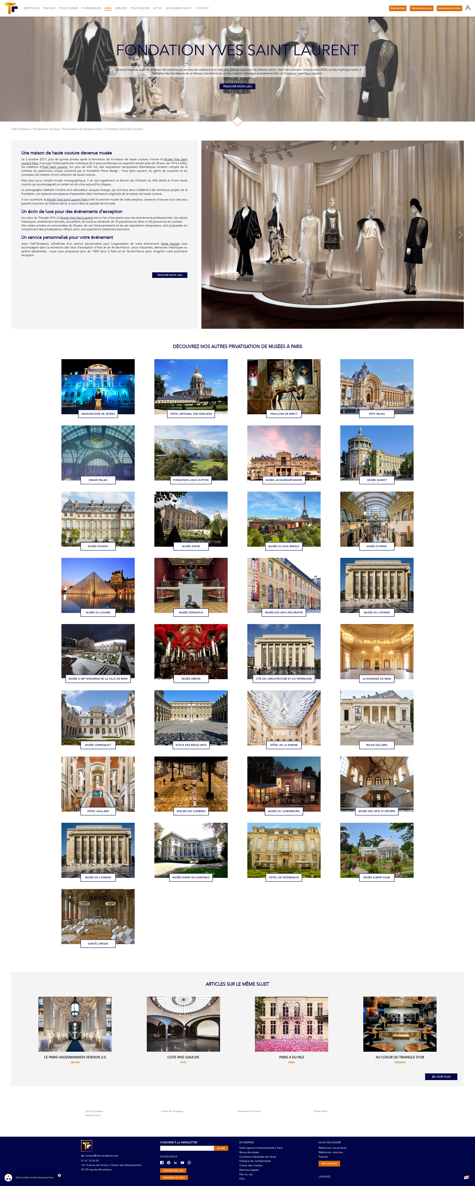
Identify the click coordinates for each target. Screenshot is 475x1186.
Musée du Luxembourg (284, 811)
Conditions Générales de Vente (257, 1157)
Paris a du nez (291, 1057)
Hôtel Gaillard (98, 811)
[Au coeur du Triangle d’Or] (400, 1024)
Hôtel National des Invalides (191, 413)
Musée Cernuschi (191, 612)
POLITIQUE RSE (140, 8)
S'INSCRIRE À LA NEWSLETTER (178, 1142)
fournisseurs (91, 8)
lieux (108, 8)
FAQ (242, 1179)
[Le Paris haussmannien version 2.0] (75, 1024)
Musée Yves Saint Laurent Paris (67, 200)
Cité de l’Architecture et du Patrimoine (284, 678)
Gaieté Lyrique (98, 943)
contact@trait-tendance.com (101, 1155)
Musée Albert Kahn (376, 877)
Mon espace (329, 1163)
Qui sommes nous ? (178, 8)
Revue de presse (249, 1152)
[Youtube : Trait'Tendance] (184, 1163)
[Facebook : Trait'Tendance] (163, 1163)
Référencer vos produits (333, 1148)
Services (121, 8)
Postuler (323, 1157)
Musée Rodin (191, 546)
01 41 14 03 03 (90, 1160)
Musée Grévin (191, 678)
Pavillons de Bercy (284, 413)
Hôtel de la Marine (284, 745)
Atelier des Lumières (191, 811)
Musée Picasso (98, 546)
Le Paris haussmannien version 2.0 (75, 1057)
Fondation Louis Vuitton (191, 480)
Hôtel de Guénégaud (284, 877)
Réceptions (32, 8)
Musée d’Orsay (377, 546)
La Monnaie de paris (377, 678)
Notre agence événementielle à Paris (261, 1148)
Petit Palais (377, 413)
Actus (157, 8)
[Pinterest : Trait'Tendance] (170, 1163)
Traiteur (49, 8)
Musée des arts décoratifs (284, 612)
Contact (202, 8)
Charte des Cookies (250, 1165)
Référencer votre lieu (331, 1152)
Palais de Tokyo (93, 1115)
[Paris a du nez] (292, 1024)
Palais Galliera (377, 745)
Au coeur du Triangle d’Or (400, 1057)
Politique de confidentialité (255, 1161)
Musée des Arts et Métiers (376, 811)
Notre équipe (170, 244)
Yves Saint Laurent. (55, 167)
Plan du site (246, 1174)
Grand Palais (98, 480)
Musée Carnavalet (98, 745)
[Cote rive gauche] (183, 1024)
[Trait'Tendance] (12, 8)
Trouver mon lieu (237, 86)
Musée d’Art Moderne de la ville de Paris (98, 678)
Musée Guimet (376, 480)
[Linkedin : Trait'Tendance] (177, 1163)
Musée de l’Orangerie (172, 1111)
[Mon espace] (468, 8)
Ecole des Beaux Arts (191, 745)
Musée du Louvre (98, 612)
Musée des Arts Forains (249, 1111)
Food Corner (68, 8)
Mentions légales (249, 1170)
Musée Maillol (321, 1111)
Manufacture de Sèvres (98, 413)
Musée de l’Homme (377, 612)
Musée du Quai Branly (283, 546)
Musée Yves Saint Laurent (76, 218)
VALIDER (221, 1148)
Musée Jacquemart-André (284, 480)
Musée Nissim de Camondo (191, 877)
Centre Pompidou (94, 1111)
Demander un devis (174, 1177)
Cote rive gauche (183, 1057)
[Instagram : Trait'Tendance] (191, 1163)
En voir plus (441, 1077)
